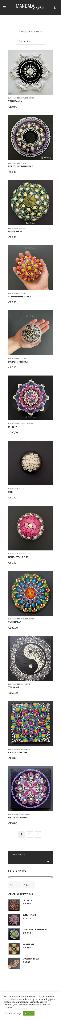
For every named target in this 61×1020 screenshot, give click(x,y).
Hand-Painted (14, 98)
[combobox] (30, 41)
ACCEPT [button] (29, 1013)
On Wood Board (27, 98)
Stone (23, 163)
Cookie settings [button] (12, 1013)
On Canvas (25, 684)
